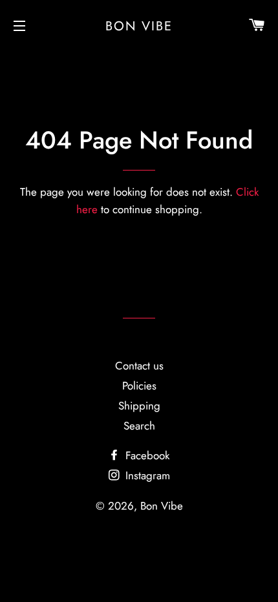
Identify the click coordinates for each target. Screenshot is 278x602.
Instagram (146, 475)
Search (139, 425)
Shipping (139, 405)
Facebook (145, 455)
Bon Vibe (139, 26)
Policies (139, 385)
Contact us (139, 365)
